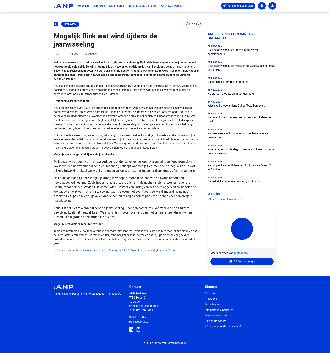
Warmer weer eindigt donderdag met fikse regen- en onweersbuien (239, 135)
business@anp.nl (139, 321)
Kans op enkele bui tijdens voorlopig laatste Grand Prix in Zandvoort (241, 167)
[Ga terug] (56, 24)
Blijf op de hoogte (215, 321)
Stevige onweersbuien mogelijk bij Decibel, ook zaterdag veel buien (241, 68)
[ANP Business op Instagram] (138, 330)
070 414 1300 (137, 316)
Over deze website (172, 5)
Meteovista (70, 24)
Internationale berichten (143, 5)
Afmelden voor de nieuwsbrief (223, 326)
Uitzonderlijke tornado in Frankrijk (228, 81)
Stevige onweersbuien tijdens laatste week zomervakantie (233, 52)
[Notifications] (262, 6)
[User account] (272, 6)
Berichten (83, 5)
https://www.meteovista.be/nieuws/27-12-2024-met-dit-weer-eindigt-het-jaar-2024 (125, 250)
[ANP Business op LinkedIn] (131, 330)
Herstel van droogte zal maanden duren (231, 93)
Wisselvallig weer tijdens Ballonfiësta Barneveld (236, 105)
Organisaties (116, 5)
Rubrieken (99, 5)
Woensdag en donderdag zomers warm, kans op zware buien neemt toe (241, 151)
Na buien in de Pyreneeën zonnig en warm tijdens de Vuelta (239, 119)
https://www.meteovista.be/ (224, 199)
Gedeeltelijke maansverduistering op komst (234, 181)
